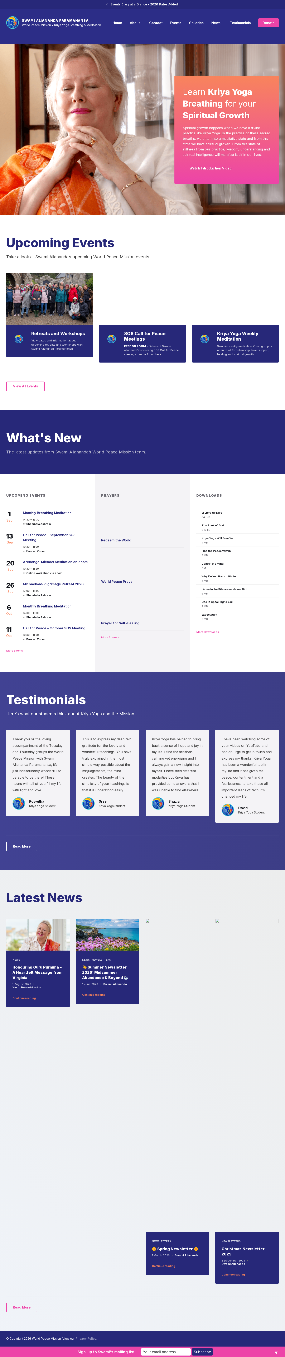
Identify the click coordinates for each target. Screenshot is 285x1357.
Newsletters (101, 959)
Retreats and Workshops (58, 333)
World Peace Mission (27, 987)
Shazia (174, 801)
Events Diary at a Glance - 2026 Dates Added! (145, 4)
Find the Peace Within (216, 550)
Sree (103, 801)
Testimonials (46, 699)
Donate (268, 23)
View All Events (25, 386)
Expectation (209, 614)
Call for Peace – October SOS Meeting (54, 628)
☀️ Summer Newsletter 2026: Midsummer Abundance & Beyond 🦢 (105, 972)
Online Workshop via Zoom (44, 573)
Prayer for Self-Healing (120, 623)
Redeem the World (116, 540)
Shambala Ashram (38, 524)
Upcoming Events (60, 242)
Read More (22, 846)
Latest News (44, 897)
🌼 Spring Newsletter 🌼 (175, 1249)
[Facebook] (257, 1338)
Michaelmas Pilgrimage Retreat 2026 (53, 584)
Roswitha (36, 801)
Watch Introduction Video (210, 168)
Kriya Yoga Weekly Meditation (237, 336)
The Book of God (213, 525)
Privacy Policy (86, 1338)
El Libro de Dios (212, 512)
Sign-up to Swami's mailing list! (107, 1352)
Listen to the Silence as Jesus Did (224, 589)
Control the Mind (213, 563)
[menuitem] (117, 23)
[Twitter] (270, 1338)
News (16, 959)
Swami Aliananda (115, 984)
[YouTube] (277, 1338)
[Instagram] (263, 1338)
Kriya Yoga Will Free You (218, 538)
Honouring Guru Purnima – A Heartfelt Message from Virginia (38, 972)
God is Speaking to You (217, 601)
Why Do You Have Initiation (219, 576)
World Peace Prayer (117, 581)
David (243, 808)
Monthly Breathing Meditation (47, 513)
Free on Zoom (35, 551)
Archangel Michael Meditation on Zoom (55, 562)
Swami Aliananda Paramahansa (55, 20)
